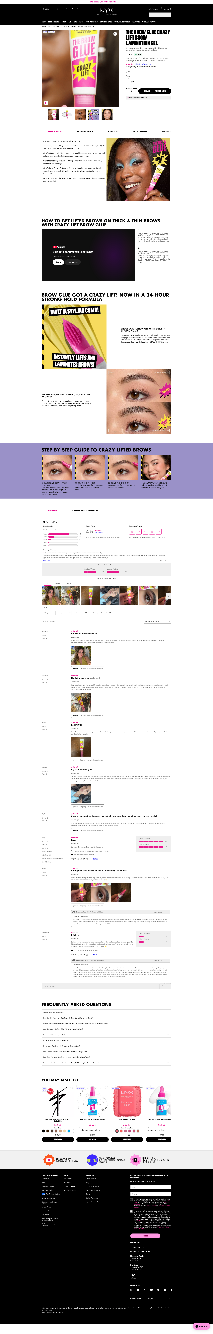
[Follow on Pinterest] (158, 1290)
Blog (87, 1182)
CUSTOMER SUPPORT (50, 1175)
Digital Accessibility (92, 1202)
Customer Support (72, 9)
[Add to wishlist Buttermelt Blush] (141, 1087)
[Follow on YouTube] (151, 1290)
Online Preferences (92, 1198)
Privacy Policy (46, 1207)
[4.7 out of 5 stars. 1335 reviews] (127, 1125)
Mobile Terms (141, 1221)
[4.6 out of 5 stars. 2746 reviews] (162, 1125)
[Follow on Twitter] (144, 1290)
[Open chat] (201, 1326)
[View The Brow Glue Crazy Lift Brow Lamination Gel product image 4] (93, 114)
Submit (145, 1236)
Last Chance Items (70, 1190)
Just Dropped (68, 1178)
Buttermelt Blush (127, 1119)
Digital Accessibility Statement (48, 1224)
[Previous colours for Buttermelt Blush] (113, 1131)
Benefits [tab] (113, 131)
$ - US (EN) (46, 9)
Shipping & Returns (48, 1186)
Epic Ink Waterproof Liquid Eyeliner (57, 1120)
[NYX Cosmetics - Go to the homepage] (106, 11)
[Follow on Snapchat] (172, 1290)
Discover (58, 1106)
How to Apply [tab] (85, 131)
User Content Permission (164, 1308)
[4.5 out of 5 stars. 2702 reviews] (92, 1125)
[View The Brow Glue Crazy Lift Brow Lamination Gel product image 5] (107, 114)
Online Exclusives (69, 1186)
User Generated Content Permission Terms (50, 1219)
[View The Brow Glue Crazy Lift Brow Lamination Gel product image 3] (80, 114)
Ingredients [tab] (169, 131)
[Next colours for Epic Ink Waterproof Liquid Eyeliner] (72, 1131)
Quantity (129, 88)
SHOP (66, 1175)
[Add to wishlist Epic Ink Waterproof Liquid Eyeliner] (71, 1087)
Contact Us (45, 1178)
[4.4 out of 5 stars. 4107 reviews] (58, 1125)
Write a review (146, 64)
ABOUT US (90, 1175)
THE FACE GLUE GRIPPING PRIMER (161, 1119)
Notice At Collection (48, 1198)
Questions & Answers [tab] (85, 510)
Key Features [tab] (140, 131)
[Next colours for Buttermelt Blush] (141, 1131)
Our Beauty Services (93, 1190)
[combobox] (158, 15)
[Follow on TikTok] (165, 1290)
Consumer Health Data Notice (49, 1202)
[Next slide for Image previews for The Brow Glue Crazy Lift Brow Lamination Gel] (115, 114)
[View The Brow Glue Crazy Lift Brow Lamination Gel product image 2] (67, 114)
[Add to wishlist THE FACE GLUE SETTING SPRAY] (106, 1087)
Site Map (141, 1308)
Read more (161, 60)
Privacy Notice (151, 1205)
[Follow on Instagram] (131, 1290)
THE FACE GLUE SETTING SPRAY (92, 1119)
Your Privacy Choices (52, 1194)
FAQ (43, 1182)
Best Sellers (67, 1182)
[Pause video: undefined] (46, 103)
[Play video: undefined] (53, 114)
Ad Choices (45, 1214)
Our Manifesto (91, 1178)
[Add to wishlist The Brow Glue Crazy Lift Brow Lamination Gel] (115, 34)
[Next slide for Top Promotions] (209, 2)
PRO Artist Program (92, 1186)
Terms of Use (46, 1210)
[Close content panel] (210, 2)
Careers (88, 1194)
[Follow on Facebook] (138, 1290)
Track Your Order (47, 1190)
